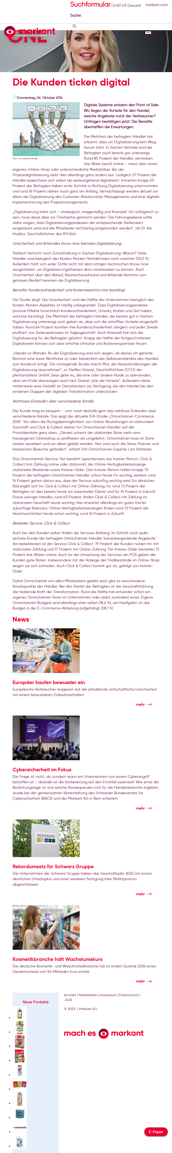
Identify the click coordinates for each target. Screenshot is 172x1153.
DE (124, 5)
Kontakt (70, 995)
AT (119, 5)
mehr (140, 704)
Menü (148, 32)
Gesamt (134, 5)
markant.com (156, 5)
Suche (76, 15)
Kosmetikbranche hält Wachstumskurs (57, 959)
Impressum (108, 995)
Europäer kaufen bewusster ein (49, 682)
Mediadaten (88, 995)
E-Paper (156, 1132)
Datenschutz (129, 995)
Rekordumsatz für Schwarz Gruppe (53, 866)
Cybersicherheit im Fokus (42, 769)
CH (113, 5)
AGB (68, 1000)
